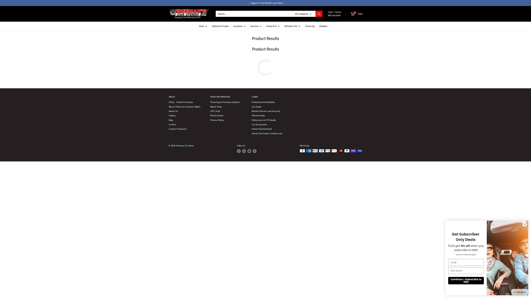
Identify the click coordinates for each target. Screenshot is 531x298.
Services (254, 26)
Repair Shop (216, 106)
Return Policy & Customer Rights (185, 106)
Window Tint (290, 26)
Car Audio (256, 106)
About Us (173, 111)
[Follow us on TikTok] (255, 151)
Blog (171, 120)
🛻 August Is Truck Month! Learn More (265, 3)
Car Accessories (259, 124)
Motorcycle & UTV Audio (264, 120)
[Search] (319, 14)
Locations (238, 26)
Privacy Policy (217, 120)
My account (334, 15)
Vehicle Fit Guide (220, 26)
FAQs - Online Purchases (181, 102)
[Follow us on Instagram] (244, 151)
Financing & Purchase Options (225, 102)
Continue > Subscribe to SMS (466, 281)
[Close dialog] (524, 224)
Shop (201, 26)
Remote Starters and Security (266, 111)
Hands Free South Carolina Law (267, 133)
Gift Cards (215, 111)
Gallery (172, 115)
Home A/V (271, 26)
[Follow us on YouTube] (249, 151)
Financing (310, 26)
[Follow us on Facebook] (239, 151)
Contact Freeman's (178, 128)
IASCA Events (216, 115)
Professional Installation (263, 102)
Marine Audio (258, 115)
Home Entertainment (262, 128)
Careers (172, 124)
